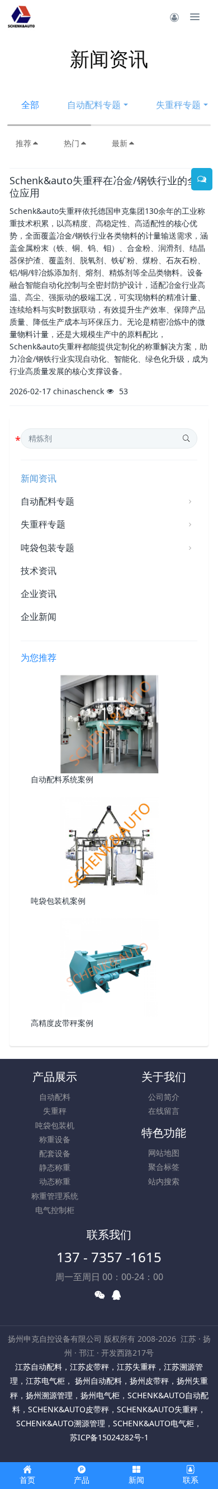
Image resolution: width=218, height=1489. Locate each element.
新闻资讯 (38, 478)
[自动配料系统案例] (109, 722)
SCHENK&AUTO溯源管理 (60, 1423)
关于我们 (163, 1076)
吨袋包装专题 (47, 548)
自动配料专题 (94, 105)
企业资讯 (38, 593)
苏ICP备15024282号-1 (109, 1437)
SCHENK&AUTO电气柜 (153, 1423)
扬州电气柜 (100, 1395)
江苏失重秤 (136, 1366)
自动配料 (54, 1096)
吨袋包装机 (54, 1125)
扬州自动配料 (97, 1380)
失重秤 (55, 1110)
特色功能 (163, 1132)
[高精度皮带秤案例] (109, 966)
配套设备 (54, 1153)
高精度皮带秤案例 (62, 1022)
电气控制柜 (54, 1210)
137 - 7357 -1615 (109, 1257)
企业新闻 (38, 616)
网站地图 (163, 1152)
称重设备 (54, 1139)
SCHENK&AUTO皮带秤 (68, 1409)
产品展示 (54, 1076)
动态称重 (54, 1181)
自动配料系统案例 (62, 779)
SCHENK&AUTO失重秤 (157, 1409)
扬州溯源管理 (49, 1395)
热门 (71, 143)
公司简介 (163, 1096)
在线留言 (163, 1110)
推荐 (23, 143)
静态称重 (54, 1167)
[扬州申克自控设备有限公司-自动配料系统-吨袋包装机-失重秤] (21, 17)
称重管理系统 (54, 1196)
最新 (119, 143)
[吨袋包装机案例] (109, 844)
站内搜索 (163, 1181)
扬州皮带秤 (149, 1380)
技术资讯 (38, 570)
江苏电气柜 (45, 1380)
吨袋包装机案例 (58, 900)
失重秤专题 (43, 524)
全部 (30, 105)
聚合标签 (163, 1166)
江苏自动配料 (38, 1366)
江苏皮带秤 (89, 1366)
